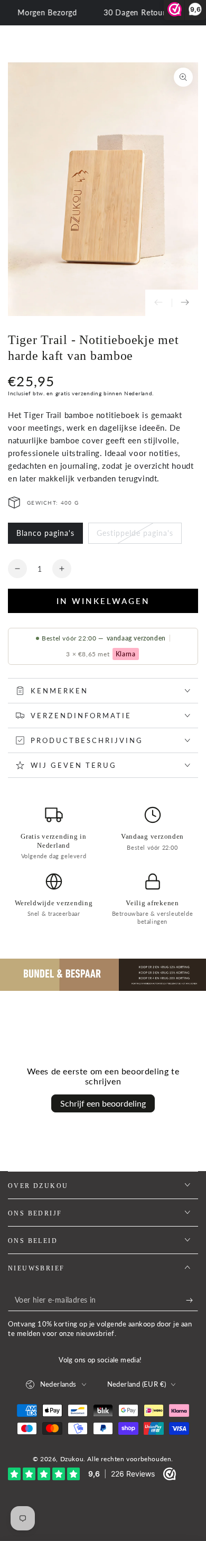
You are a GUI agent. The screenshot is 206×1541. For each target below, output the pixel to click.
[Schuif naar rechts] (185, 303)
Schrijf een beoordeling (103, 1103)
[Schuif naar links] (158, 303)
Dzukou (72, 1459)
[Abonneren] (192, 1300)
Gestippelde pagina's (134, 536)
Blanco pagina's (45, 536)
